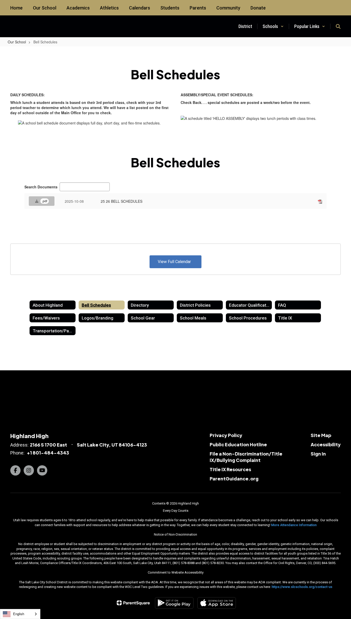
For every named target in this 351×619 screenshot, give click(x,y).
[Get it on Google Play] (174, 603)
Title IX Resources (230, 469)
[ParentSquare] (133, 603)
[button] (273, 26)
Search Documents (41, 186)
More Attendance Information (294, 525)
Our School (17, 41)
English (18, 613)
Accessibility (326, 444)
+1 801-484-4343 (48, 453)
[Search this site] (338, 26)
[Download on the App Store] (216, 603)
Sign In (318, 454)
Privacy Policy (226, 435)
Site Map (321, 435)
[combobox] (20, 614)
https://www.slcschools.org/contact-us (302, 587)
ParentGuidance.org (234, 478)
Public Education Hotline (238, 444)
